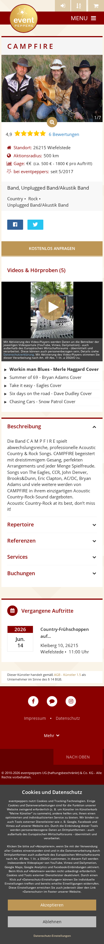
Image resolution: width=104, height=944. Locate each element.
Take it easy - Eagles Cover (36, 385)
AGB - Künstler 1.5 (67, 674)
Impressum (35, 718)
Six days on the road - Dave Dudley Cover (51, 393)
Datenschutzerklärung (18, 354)
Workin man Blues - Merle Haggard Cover (54, 369)
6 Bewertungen (64, 134)
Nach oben (78, 757)
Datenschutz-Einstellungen (52, 936)
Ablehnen (52, 921)
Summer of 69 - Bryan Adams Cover (45, 377)
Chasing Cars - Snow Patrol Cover (42, 401)
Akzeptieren (52, 905)
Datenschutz (68, 718)
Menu (79, 18)
